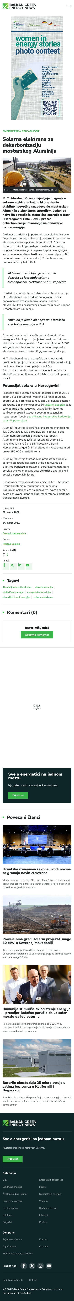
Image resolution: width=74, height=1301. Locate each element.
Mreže (42, 1187)
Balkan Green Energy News (26, 1289)
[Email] (29, 566)
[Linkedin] (21, 566)
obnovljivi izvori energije (16, 597)
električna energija (13, 592)
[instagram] (40, 1266)
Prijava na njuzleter (13, 1239)
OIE (5, 1180)
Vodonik (43, 1201)
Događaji (7, 1222)
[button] (69, 6)
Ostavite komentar (37, 635)
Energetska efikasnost (21, 131)
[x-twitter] (32, 1266)
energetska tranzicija (39, 592)
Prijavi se (18, 795)
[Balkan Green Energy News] (19, 6)
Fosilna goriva (10, 1208)
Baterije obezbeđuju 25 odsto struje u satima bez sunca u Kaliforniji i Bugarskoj (34, 1086)
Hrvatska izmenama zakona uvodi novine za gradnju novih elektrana (37, 871)
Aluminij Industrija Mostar (17, 587)
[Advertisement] (37, 705)
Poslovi (43, 1222)
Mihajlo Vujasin (11, 543)
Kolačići (33, 1280)
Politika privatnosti (13, 1280)
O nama (43, 1246)
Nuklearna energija (12, 1201)
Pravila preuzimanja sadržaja (18, 1253)
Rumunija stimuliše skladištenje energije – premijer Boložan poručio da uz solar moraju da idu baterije (36, 1013)
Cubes (27, 1293)
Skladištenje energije (50, 1194)
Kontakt (43, 1239)
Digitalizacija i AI (47, 1208)
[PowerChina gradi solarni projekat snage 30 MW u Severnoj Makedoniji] (37, 914)
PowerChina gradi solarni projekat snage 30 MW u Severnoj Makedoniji (37, 941)
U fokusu (7, 1215)
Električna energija (12, 1187)
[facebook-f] (23, 1266)
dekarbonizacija (44, 587)
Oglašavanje (9, 1246)
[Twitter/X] (13, 566)
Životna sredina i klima (15, 1194)
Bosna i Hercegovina (14, 533)
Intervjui (43, 1215)
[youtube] (49, 1266)
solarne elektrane (43, 597)
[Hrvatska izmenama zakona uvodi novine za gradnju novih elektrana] (37, 844)
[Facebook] (6, 566)
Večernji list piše (54, 405)
